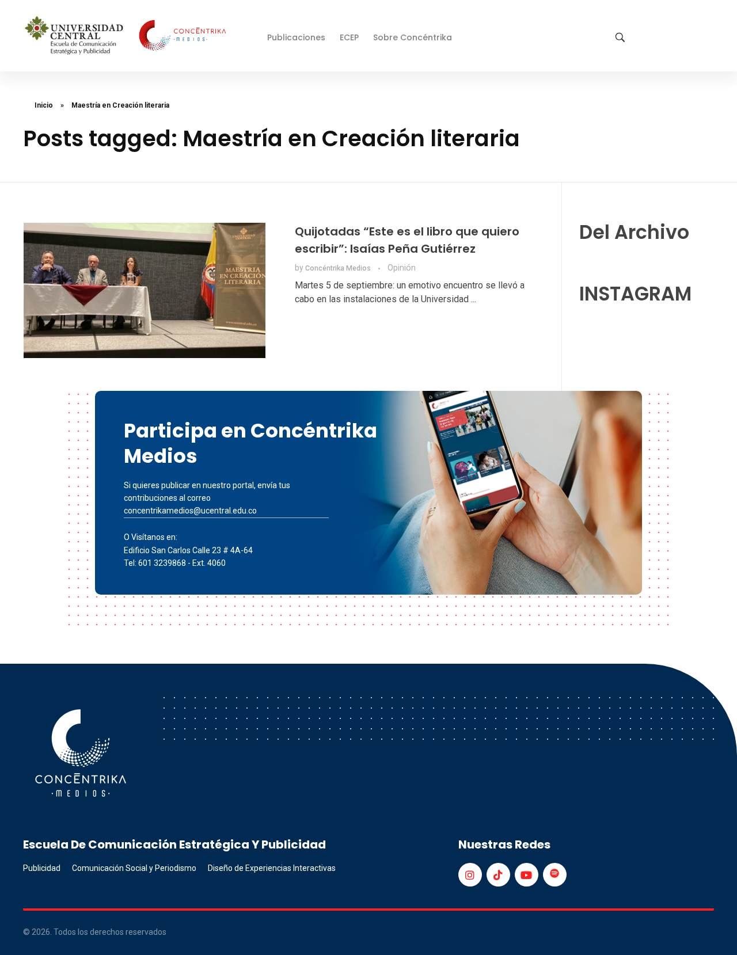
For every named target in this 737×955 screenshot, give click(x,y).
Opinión (402, 267)
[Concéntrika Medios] (127, 36)
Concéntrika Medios (339, 268)
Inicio (44, 105)
